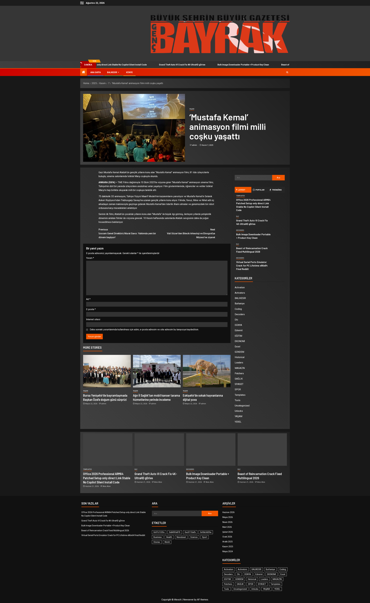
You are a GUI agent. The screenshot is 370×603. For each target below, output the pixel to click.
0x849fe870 (174, 532)
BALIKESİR (112, 72)
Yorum (90, 258)
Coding (238, 309)
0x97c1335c (159, 532)
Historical (239, 357)
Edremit (239, 330)
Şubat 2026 (227, 532)
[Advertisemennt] (220, 33)
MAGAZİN (240, 368)
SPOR (238, 389)
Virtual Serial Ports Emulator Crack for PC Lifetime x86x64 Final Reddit (252, 265)
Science (194, 537)
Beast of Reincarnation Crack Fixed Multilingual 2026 (284, 65)
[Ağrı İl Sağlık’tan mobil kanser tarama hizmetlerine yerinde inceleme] (157, 371)
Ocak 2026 (227, 537)
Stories (156, 542)
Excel (237, 346)
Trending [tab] (277, 189)
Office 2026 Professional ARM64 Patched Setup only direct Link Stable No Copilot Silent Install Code (106, 478)
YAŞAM (191, 109)
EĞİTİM (238, 336)
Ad (88, 299)
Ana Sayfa (95, 72)
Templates (240, 196)
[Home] (83, 72)
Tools (237, 400)
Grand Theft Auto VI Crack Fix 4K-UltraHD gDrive (160, 65)
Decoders (240, 230)
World (167, 542)
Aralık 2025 (227, 541)
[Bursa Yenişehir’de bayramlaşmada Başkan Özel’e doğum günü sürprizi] (107, 371)
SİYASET (239, 384)
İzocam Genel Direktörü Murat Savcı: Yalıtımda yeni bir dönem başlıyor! (127, 233)
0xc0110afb (190, 532)
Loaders (239, 362)
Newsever (188, 599)
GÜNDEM (239, 352)
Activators (240, 292)
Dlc (237, 216)
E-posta (91, 309)
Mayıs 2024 (227, 551)
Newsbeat (181, 537)
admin (194, 145)
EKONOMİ (240, 341)
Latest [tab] (241, 189)
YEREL (238, 421)
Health (169, 537)
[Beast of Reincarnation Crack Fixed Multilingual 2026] (262, 449)
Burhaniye (240, 303)
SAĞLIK (239, 378)
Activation (240, 287)
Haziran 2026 (228, 512)
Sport (204, 537)
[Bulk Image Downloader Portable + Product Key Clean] (210, 449)
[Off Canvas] (82, 3)
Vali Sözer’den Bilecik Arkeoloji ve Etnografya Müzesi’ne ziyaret (191, 233)
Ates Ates (107, 486)
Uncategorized (242, 405)
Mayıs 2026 (227, 517)
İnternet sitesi (93, 319)
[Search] (287, 72)
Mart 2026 (227, 527)
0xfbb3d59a (205, 532)
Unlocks (239, 411)
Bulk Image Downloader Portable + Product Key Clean (221, 65)
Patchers (239, 373)
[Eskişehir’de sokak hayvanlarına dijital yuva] (207, 371)
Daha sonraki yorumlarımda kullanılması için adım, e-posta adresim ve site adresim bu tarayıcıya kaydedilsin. (144, 329)
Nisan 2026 (227, 522)
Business (157, 537)
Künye (129, 72)
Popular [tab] (260, 189)
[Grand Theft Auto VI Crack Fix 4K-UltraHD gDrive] (159, 449)
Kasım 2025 (227, 546)
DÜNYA (238, 325)
